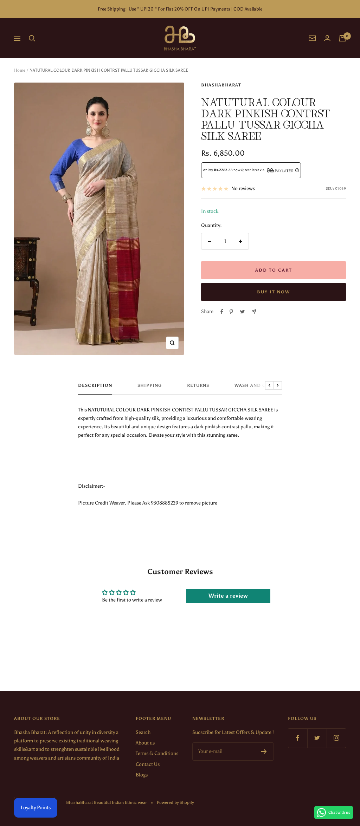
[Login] (327, 38)
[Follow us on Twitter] (317, 738)
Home (19, 70)
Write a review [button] (228, 595)
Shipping (149, 385)
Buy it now (273, 292)
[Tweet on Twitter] (242, 311)
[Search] (32, 38)
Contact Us (148, 764)
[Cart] (342, 38)
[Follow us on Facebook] (297, 738)
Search (143, 732)
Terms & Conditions (157, 753)
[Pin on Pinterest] (231, 311)
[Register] (264, 751)
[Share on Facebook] (221, 311)
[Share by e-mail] (254, 311)
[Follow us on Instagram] (336, 738)
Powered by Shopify (175, 802)
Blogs (142, 775)
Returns (198, 385)
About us (145, 743)
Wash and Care (254, 385)
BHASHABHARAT (221, 85)
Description (95, 385)
